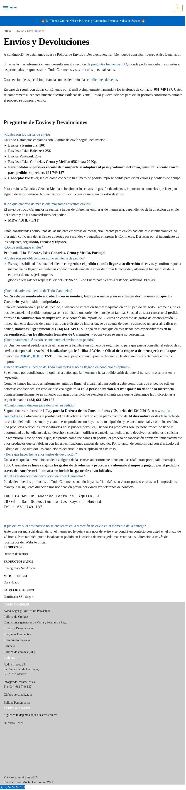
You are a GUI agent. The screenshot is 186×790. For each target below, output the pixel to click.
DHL (37, 356)
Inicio (7, 30)
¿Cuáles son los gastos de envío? (27, 134)
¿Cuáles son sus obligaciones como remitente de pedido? (44, 258)
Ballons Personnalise (17, 702)
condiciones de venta (102, 80)
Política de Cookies (16, 616)
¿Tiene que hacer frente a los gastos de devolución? (40, 454)
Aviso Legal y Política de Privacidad (27, 611)
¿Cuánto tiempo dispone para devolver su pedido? (39, 405)
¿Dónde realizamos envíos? (23, 247)
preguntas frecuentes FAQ (110, 64)
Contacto (9, 646)
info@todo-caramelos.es (19, 682)
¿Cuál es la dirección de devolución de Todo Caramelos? (44, 476)
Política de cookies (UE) (19, 652)
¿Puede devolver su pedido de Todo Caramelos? (38, 291)
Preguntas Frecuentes (17, 634)
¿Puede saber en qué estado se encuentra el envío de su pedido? (49, 340)
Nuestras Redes (13, 723)
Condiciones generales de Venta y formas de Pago (35, 622)
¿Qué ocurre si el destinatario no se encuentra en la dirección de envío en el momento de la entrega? (75, 526)
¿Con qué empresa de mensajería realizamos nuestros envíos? (47, 204)
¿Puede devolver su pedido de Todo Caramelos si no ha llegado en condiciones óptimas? (67, 367)
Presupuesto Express (17, 640)
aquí (177, 54)
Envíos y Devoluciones (18, 628)
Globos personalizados (18, 694)
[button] (177, 8)
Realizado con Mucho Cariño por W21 (28, 782)
